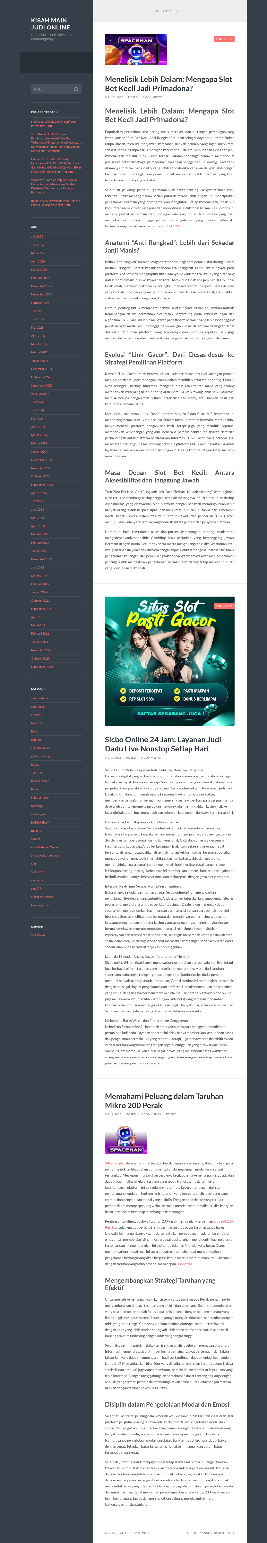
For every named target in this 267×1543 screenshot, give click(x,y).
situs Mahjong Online (44, 847)
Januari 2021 (39, 642)
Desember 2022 (41, 559)
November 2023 (41, 468)
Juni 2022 (37, 567)
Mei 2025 (37, 327)
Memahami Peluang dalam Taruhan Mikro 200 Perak (164, 1100)
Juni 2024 (37, 410)
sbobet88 (184, 1264)
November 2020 (41, 650)
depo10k (36, 739)
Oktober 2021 (40, 600)
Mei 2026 (37, 253)
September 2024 (42, 385)
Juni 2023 (37, 509)
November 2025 (41, 294)
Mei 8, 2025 (113, 757)
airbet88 (36, 715)
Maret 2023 (39, 534)
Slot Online (38, 935)
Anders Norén (213, 1532)
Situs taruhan (115, 1163)
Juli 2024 (37, 402)
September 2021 (42, 608)
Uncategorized (40, 905)
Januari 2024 (39, 451)
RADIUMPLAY (40, 822)
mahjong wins (39, 814)
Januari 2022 (39, 592)
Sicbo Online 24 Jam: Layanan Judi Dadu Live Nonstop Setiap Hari (163, 744)
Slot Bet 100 (39, 872)
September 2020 (42, 666)
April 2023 (38, 526)
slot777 (36, 888)
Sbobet (35, 839)
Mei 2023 (37, 518)
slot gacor (37, 880)
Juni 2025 (37, 319)
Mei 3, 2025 (113, 1114)
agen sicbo (38, 706)
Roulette (36, 830)
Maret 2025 (39, 344)
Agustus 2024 (40, 393)
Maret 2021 (39, 625)
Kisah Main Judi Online (50, 24)
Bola (34, 731)
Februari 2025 (40, 352)
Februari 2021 (40, 633)
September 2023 (42, 484)
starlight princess (42, 896)
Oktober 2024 (40, 377)
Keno (34, 789)
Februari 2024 (40, 443)
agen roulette (39, 698)
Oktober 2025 (40, 302)
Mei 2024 (37, 418)
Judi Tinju (37, 772)
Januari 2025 (39, 360)
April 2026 (38, 261)
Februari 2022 (40, 584)
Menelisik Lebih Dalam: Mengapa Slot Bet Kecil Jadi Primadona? (168, 83)
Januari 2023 (39, 550)
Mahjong (36, 806)
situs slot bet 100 (166, 226)
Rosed (133, 97)
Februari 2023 (40, 542)
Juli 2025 (37, 311)
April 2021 (38, 617)
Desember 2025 (41, 286)
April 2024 (38, 426)
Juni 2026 (37, 245)
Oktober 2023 (40, 476)
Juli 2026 (37, 236)
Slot (33, 863)
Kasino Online (40, 781)
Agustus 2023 (40, 493)
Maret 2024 (39, 435)
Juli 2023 (37, 501)
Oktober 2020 (40, 658)
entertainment (40, 748)
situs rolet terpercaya (45, 855)
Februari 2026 (40, 277)
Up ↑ (231, 1532)
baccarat (36, 723)
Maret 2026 (39, 269)
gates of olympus (42, 756)
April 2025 (38, 335)
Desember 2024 (41, 369)
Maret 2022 (39, 575)
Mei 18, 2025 (114, 97)
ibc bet (35, 764)
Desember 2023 (41, 460)
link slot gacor (40, 797)
